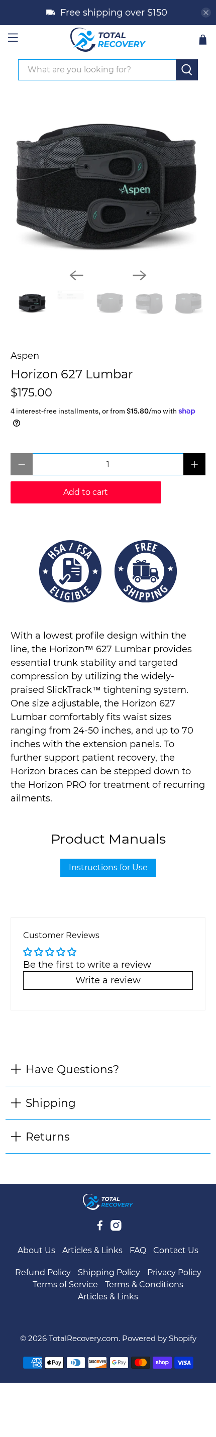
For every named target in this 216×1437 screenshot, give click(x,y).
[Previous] (76, 275)
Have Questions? (72, 1069)
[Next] (139, 275)
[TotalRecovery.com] (108, 40)
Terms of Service (65, 1284)
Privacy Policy (174, 1272)
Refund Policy (43, 1272)
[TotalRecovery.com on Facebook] (99, 1228)
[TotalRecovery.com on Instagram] (116, 1228)
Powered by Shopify (159, 1338)
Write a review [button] (108, 980)
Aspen (25, 355)
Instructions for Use (108, 867)
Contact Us (175, 1250)
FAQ (138, 1250)
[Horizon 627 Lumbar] (108, 180)
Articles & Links (92, 1250)
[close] (206, 13)
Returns (48, 1136)
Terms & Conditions (144, 1284)
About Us (36, 1250)
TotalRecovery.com (84, 1338)
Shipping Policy (109, 1272)
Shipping (51, 1102)
